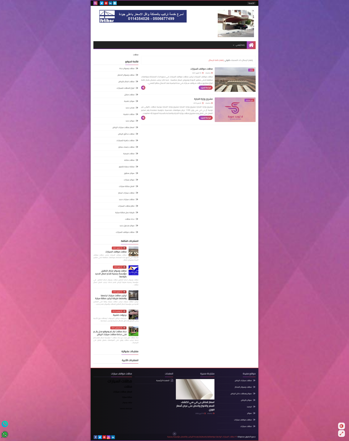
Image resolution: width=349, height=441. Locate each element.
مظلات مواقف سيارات (243, 419)
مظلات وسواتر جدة (126, 68)
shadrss (209, 413)
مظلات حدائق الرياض (126, 134)
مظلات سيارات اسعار (126, 193)
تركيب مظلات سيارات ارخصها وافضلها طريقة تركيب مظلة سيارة (111, 296)
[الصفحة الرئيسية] (251, 45)
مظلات (135, 54)
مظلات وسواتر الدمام (126, 75)
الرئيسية (251, 3)
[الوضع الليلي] (341, 426)
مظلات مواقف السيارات (201, 69)
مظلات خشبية (128, 114)
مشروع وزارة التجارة (203, 99)
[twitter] (102, 3)
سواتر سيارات (129, 179)
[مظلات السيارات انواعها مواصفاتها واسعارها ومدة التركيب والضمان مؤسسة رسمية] (236, 23)
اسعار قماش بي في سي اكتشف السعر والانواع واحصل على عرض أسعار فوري (195, 406)
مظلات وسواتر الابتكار (243, 387)
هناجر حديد (130, 107)
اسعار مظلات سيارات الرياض (123, 127)
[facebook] (95, 437)
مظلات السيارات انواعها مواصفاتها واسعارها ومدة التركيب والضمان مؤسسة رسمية (201, 436)
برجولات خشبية (120, 315)
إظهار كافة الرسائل (216, 60)
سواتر (249, 413)
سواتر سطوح (129, 173)
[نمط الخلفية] (341, 433)
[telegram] (115, 3)
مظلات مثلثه (129, 160)
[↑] (174, 434)
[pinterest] (106, 3)
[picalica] (117, 437)
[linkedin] (110, 3)
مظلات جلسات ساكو (126, 147)
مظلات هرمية (128, 153)
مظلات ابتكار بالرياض (126, 81)
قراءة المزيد (206, 87)
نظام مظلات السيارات (126, 206)
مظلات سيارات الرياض (243, 380)
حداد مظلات (129, 219)
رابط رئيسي (240, 45)
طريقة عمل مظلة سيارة (124, 212)
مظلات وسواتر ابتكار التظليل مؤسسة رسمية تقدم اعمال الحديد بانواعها (111, 273)
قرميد (249, 406)
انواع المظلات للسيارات (125, 88)
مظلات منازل (129, 94)
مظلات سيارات (246, 426)
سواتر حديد (130, 121)
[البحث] (95, 3)
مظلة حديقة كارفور (126, 166)
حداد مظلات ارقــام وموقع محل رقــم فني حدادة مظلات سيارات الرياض (110, 332)
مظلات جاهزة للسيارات (125, 140)
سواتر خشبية (129, 101)
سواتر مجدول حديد (127, 225)
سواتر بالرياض (246, 400)
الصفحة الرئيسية (162, 380)
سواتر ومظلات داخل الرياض (241, 393)
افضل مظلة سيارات (126, 186)
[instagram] (109, 437)
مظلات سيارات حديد (126, 199)
